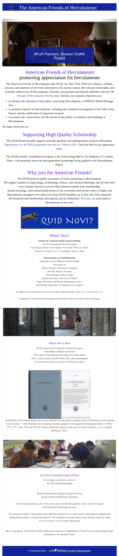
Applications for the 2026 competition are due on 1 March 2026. (40, 144)
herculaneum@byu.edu (49, 521)
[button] (11, 42)
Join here (86, 198)
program (56, 251)
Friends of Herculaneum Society (35, 95)
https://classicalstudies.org (91, 292)
